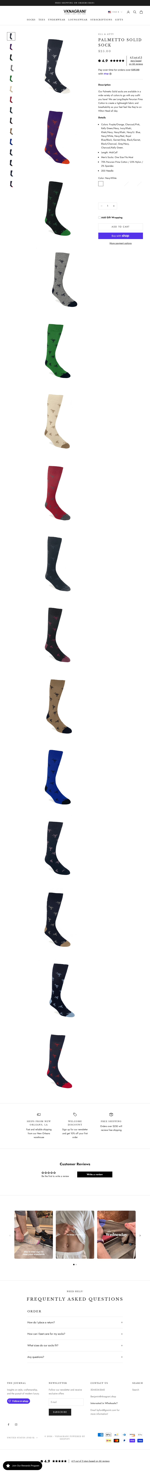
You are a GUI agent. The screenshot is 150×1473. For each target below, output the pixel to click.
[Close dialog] (128, 700)
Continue (75, 753)
